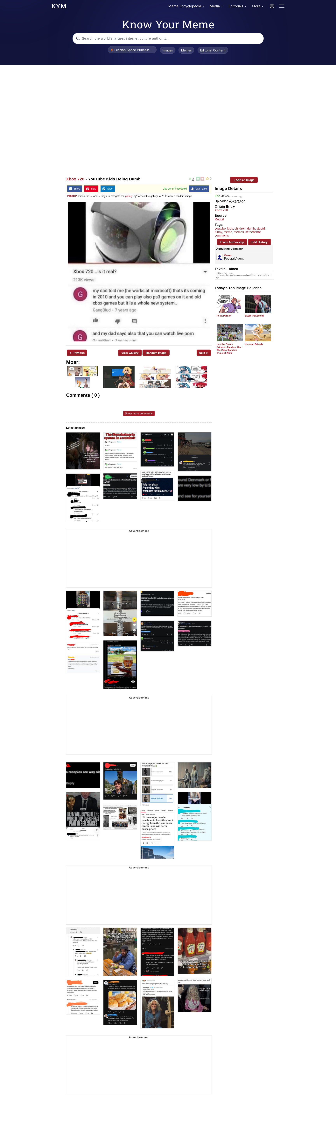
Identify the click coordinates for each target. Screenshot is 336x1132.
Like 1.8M (200, 188)
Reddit (219, 219)
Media (215, 6)
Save (92, 188)
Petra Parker (224, 315)
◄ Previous (77, 352)
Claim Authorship (232, 242)
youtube (220, 228)
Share (76, 188)
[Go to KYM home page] (58, 7)
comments (222, 235)
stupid (260, 228)
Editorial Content (213, 50)
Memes (186, 50)
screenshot (253, 232)
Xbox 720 (75, 179)
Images (167, 50)
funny (218, 232)
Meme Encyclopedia (184, 6)
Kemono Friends (254, 344)
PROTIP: (72, 196)
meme (228, 232)
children (240, 228)
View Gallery (129, 352)
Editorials (235, 6)
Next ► (204, 352)
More (256, 6)
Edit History (259, 242)
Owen (228, 255)
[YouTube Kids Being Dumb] (139, 272)
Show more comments (139, 413)
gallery (128, 196)
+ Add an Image (243, 180)
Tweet (109, 188)
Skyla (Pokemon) (254, 315)
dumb (251, 228)
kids (230, 228)
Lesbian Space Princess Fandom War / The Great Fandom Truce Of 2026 (229, 348)
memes (239, 232)
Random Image (156, 352)
